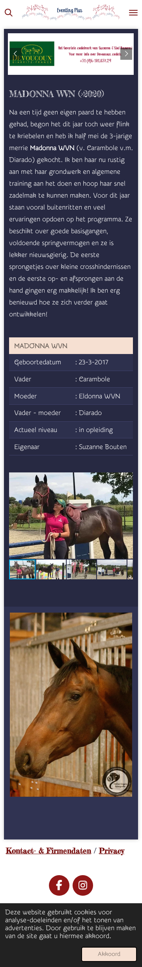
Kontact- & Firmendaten (48, 850)
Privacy (111, 850)
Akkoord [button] (109, 954)
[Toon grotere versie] (71, 705)
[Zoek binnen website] (8, 12)
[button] (126, 479)
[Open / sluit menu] (133, 12)
